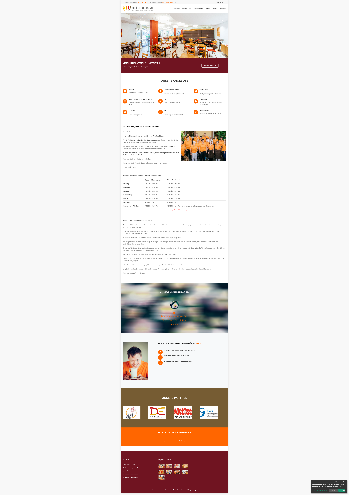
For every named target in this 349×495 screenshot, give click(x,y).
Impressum (168, 490)
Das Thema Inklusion (171, 89)
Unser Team (203, 89)
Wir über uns (198, 8)
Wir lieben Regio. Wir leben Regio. (176, 356)
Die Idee (131, 89)
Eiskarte (177, 8)
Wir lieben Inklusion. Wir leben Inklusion (179, 351)
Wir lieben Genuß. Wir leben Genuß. (178, 361)
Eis (165, 110)
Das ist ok (342, 490)
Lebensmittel (204, 110)
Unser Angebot (211, 8)
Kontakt (223, 8)
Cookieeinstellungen (186, 490)
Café (166, 100)
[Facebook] (225, 2)
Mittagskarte (186, 8)
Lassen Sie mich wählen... (320, 490)
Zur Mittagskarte (210, 65)
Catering (132, 110)
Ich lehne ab (333, 490)
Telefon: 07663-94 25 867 (174, 440)
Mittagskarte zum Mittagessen (140, 100)
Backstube (203, 100)
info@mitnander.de (135, 471)
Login (195, 490)
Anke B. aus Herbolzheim (174, 320)
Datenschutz (176, 490)
